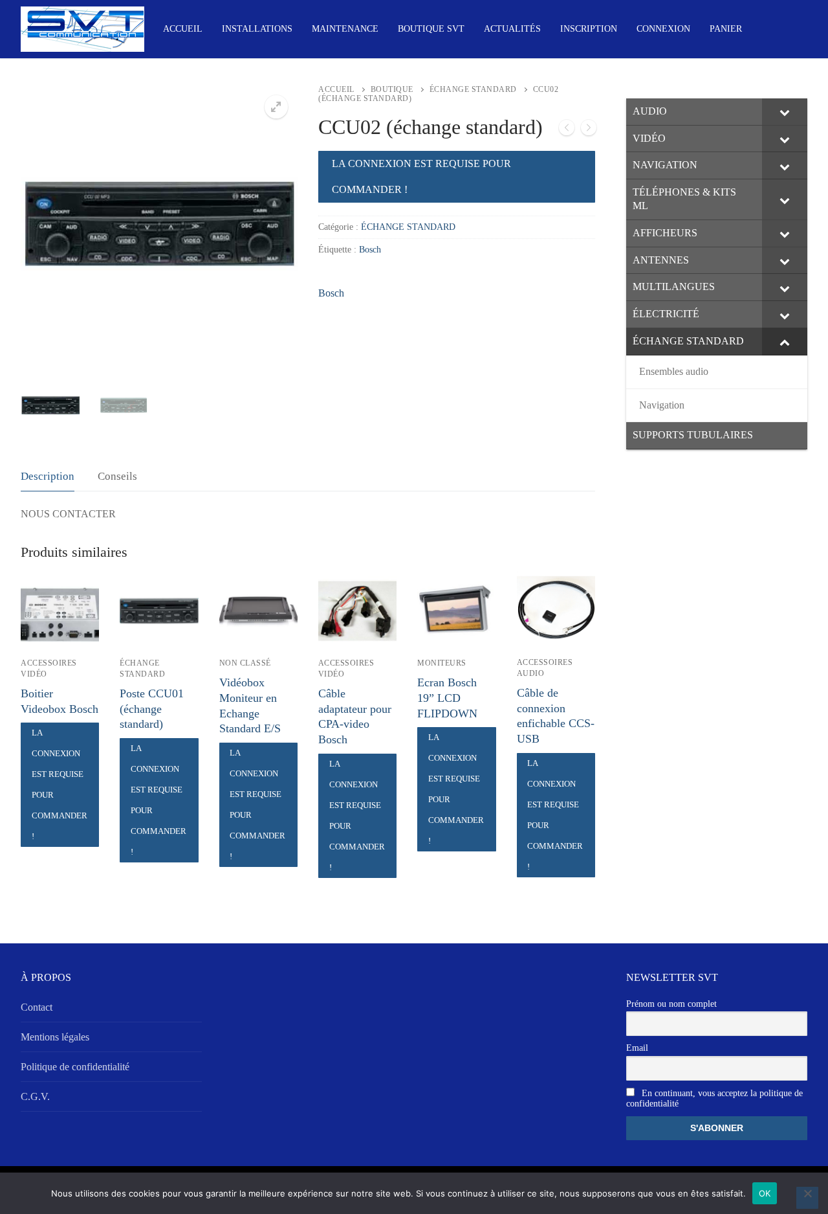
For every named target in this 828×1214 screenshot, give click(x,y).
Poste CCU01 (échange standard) (152, 709)
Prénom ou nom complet (671, 1004)
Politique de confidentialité (75, 1066)
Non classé (245, 663)
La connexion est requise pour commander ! (421, 176)
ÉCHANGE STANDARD (473, 89)
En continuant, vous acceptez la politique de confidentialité (714, 1098)
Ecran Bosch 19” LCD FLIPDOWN (447, 698)
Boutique (392, 89)
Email (637, 1048)
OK (765, 1193)
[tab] (47, 476)
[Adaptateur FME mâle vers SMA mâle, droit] (566, 130)
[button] (276, 106)
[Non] (807, 1198)
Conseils (117, 476)
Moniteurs (441, 663)
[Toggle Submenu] (784, 112)
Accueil (336, 89)
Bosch (370, 249)
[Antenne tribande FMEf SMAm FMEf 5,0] (588, 130)
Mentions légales (55, 1036)
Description (47, 476)
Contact (36, 1007)
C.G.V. (35, 1096)
